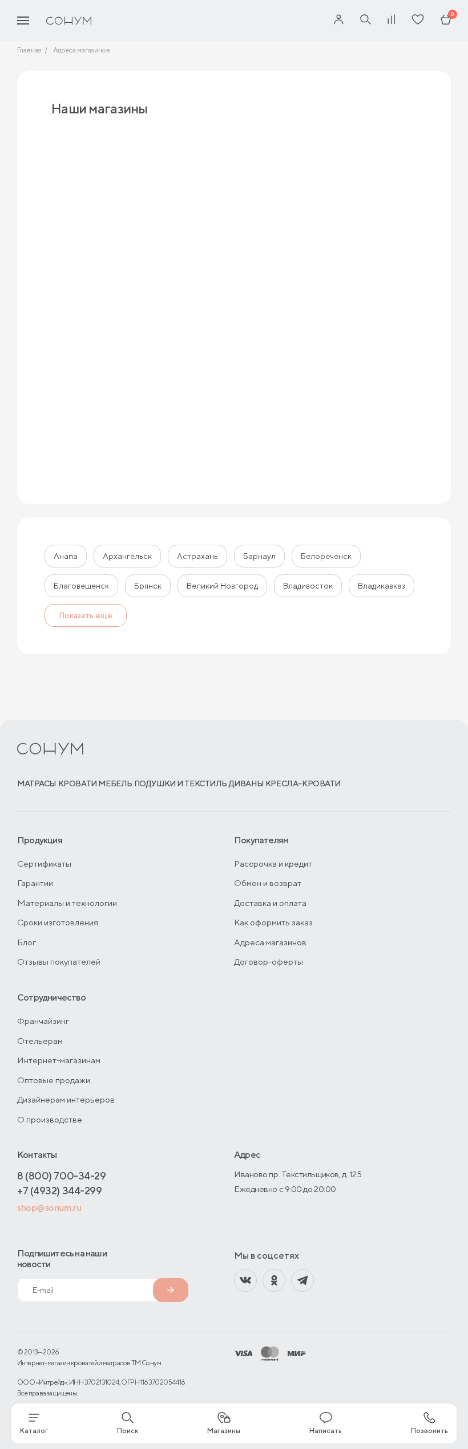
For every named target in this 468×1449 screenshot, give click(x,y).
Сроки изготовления (57, 922)
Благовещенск (81, 585)
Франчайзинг (43, 1021)
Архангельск (127, 556)
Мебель (115, 783)
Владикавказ (381, 585)
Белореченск (326, 556)
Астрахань (197, 556)
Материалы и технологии (67, 903)
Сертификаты (44, 863)
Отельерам (40, 1041)
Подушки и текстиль (180, 783)
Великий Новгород (222, 585)
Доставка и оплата (270, 903)
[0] (446, 20)
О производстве (49, 1119)
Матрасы (37, 783)
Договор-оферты (268, 961)
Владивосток (308, 585)
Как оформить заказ (273, 922)
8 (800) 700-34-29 (61, 1176)
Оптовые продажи (53, 1080)
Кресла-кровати (303, 783)
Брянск (148, 585)
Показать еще (85, 615)
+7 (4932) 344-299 (59, 1191)
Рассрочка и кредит (273, 863)
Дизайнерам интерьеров (66, 1099)
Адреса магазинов (270, 942)
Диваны (246, 783)
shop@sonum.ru (49, 1207)
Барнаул (259, 556)
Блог (26, 942)
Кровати (77, 783)
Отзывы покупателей (58, 961)
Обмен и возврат (267, 883)
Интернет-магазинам (58, 1060)
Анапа (66, 556)
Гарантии (35, 883)
